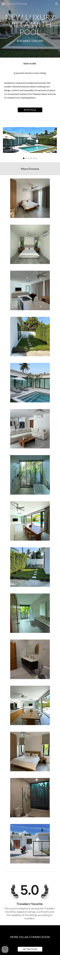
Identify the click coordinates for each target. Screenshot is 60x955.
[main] (30, 24)
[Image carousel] (30, 143)
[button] (3, 4)
